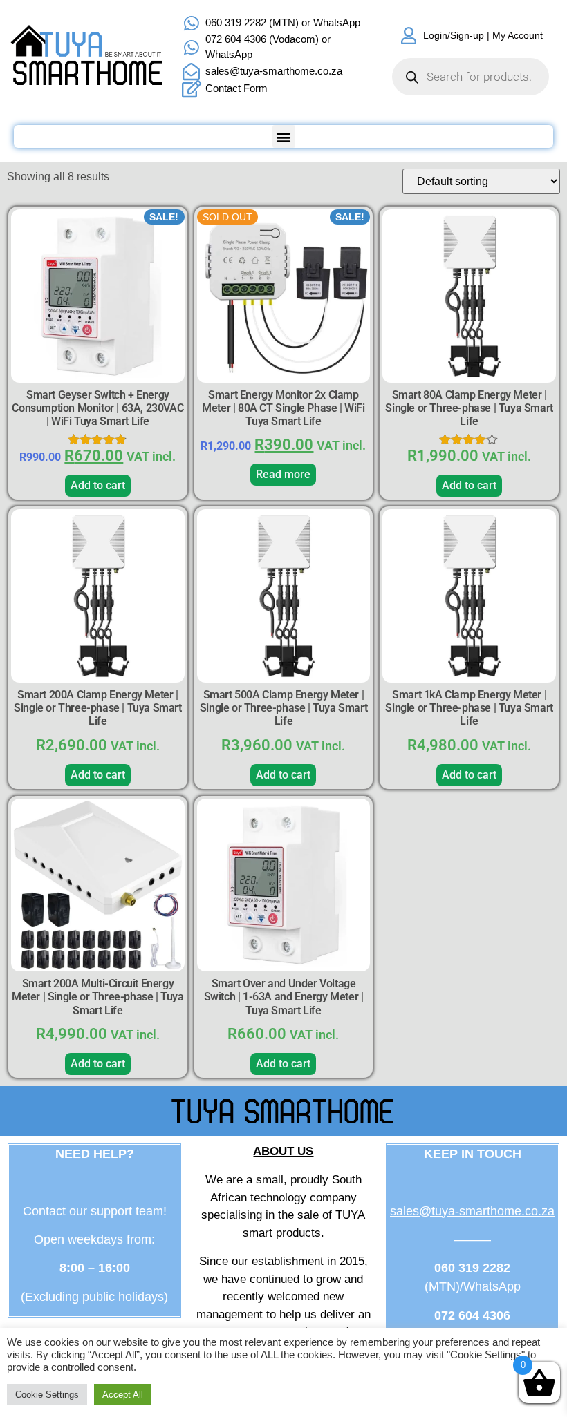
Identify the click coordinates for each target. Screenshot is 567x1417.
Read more (283, 474)
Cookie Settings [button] (47, 1394)
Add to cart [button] (98, 485)
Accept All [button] (122, 1394)
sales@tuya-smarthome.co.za (472, 1211)
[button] (283, 136)
